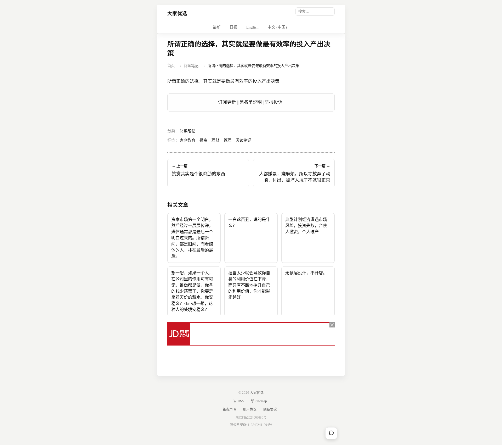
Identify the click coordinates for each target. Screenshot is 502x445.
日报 (233, 27)
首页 (171, 66)
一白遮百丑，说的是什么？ (249, 222)
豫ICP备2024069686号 (251, 417)
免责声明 (229, 409)
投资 (203, 140)
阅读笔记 (191, 66)
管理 (227, 140)
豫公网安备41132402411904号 (251, 425)
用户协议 (249, 409)
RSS (241, 401)
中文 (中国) (277, 27)
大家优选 (177, 13)
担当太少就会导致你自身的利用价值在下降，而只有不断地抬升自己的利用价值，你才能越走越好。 (249, 285)
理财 (215, 140)
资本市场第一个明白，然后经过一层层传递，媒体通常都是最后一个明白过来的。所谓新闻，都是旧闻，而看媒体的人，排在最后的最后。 (192, 238)
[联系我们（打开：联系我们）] (331, 433)
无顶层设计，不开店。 (306, 273)
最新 (217, 27)
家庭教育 (187, 140)
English (252, 27)
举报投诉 (273, 102)
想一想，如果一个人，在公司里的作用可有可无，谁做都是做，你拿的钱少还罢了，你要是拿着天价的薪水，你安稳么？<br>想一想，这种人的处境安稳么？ (192, 291)
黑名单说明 (250, 102)
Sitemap (261, 401)
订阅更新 (227, 102)
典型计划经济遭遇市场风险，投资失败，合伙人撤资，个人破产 (306, 225)
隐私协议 (270, 409)
